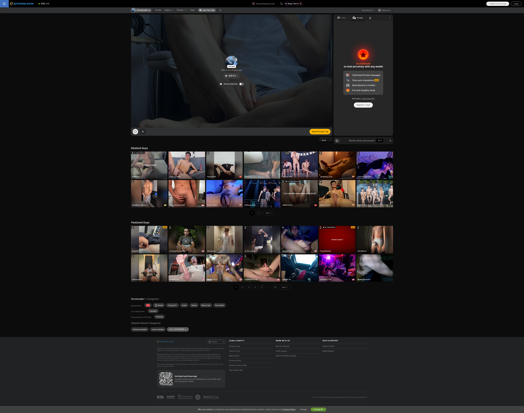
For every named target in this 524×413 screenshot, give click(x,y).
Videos (168, 10)
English (214, 342)
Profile (158, 10)
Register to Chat (363, 105)
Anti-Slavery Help (236, 370)
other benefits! (368, 99)
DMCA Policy (234, 356)
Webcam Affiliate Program (286, 356)
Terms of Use (234, 351)
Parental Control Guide (238, 365)
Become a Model (282, 346)
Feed (192, 10)
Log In (516, 4)
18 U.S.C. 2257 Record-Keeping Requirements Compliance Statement (339, 397)
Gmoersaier (137, 298)
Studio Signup (281, 351)
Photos (182, 10)
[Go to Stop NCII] (211, 397)
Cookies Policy (235, 361)
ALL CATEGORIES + (178, 329)
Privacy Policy (234, 346)
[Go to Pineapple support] (198, 397)
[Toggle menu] (4, 3)
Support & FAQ (328, 346)
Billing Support (328, 351)
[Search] (281, 4)
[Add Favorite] (135, 131)
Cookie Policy (289, 409)
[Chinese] (148, 305)
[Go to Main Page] (22, 3)
